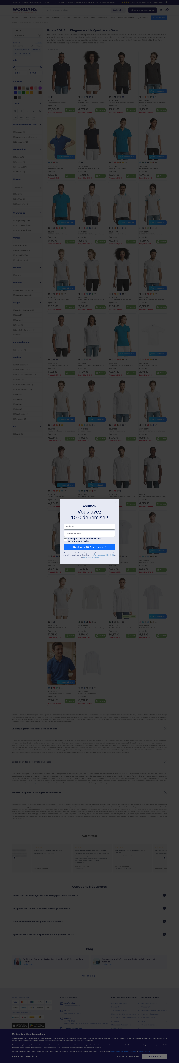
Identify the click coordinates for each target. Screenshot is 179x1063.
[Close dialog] (115, 502)
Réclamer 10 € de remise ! (89, 547)
